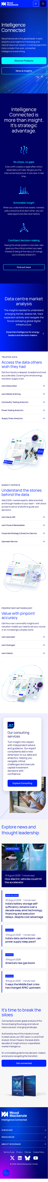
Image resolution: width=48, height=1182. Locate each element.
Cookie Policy (38, 1152)
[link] (24, 1116)
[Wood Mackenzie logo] (10, 4)
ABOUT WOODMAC (11, 1144)
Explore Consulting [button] (22, 783)
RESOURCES (8, 1137)
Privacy (19, 1152)
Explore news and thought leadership (20, 830)
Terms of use (8, 1152)
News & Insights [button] (24, 70)
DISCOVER (7, 1130)
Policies (28, 1152)
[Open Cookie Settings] (6, 1172)
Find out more (24, 267)
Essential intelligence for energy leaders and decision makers (22, 334)
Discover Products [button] (23, 60)
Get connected (24, 1063)
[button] (36, 4)
